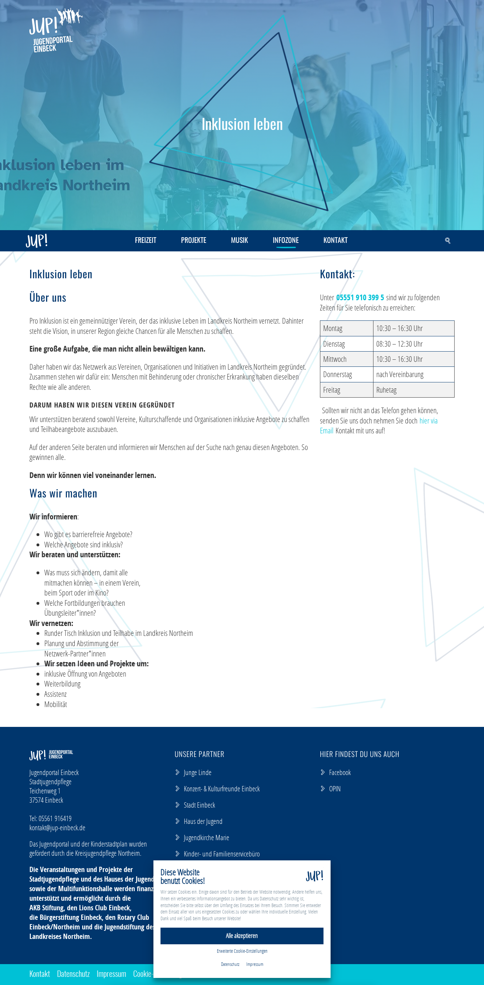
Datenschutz (73, 974)
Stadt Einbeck (199, 804)
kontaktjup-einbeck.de (57, 827)
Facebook (340, 772)
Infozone (286, 240)
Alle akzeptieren (242, 936)
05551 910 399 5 (360, 297)
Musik (239, 240)
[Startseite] (56, 30)
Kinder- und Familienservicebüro (222, 853)
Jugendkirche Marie (206, 837)
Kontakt (335, 240)
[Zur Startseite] (36, 240)
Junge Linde (198, 772)
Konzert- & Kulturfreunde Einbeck (222, 788)
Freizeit (145, 240)
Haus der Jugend (203, 821)
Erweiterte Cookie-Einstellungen (242, 950)
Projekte (193, 240)
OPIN (335, 788)
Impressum (111, 974)
